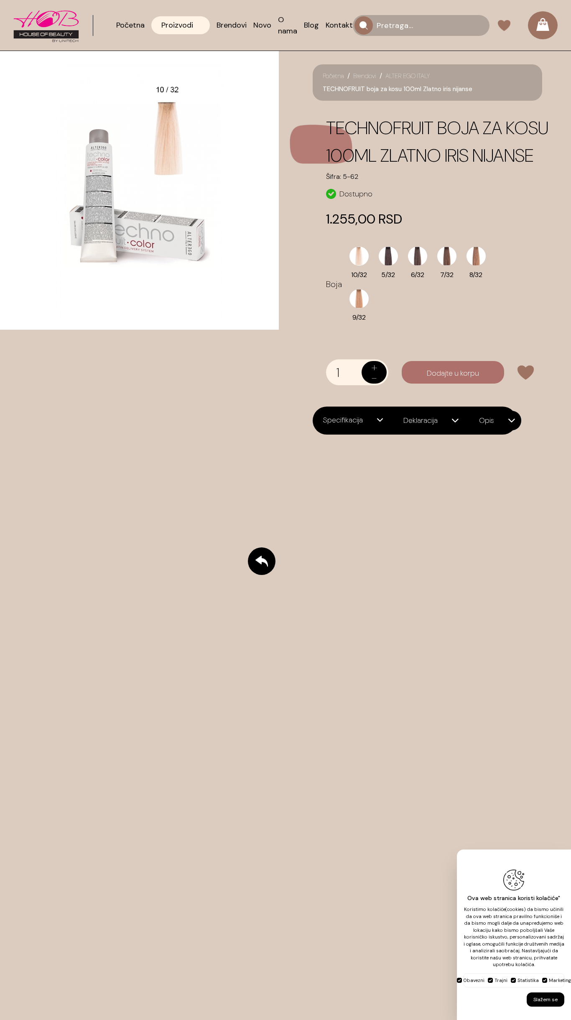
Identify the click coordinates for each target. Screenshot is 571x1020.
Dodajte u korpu (453, 373)
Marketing (560, 980)
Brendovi (364, 76)
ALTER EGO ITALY (407, 76)
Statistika (528, 980)
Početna (333, 76)
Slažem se (545, 999)
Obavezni (474, 980)
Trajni (501, 980)
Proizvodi (177, 25)
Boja (334, 284)
